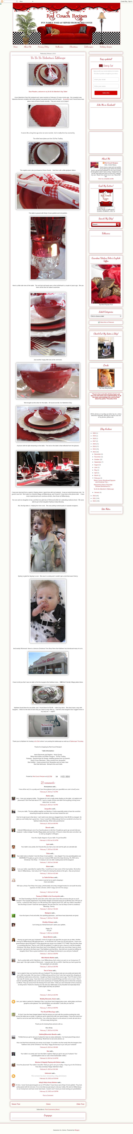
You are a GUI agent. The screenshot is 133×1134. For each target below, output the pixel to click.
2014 (94, 449)
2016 (94, 444)
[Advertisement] (106, 142)
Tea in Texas (48, 970)
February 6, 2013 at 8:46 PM (49, 823)
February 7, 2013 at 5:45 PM (49, 966)
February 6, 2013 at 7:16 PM (49, 805)
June (96, 467)
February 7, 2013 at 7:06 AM (49, 909)
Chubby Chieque (48, 922)
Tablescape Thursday (76, 741)
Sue (48, 1051)
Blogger (77, 1130)
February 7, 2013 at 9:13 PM (49, 1030)
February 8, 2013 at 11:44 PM (49, 1058)
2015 (94, 446)
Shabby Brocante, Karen (48, 999)
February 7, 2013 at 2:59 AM (49, 862)
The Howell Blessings (48, 1012)
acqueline (67, 99)
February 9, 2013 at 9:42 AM (49, 1069)
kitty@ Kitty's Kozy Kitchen (48, 1082)
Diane (48, 866)
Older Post (80, 1104)
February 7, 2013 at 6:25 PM (49, 995)
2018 (94, 438)
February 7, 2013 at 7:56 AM (49, 918)
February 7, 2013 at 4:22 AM (49, 873)
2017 (94, 441)
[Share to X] (65, 777)
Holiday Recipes (106, 46)
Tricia (48, 853)
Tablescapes (88, 46)
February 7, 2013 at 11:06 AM (49, 933)
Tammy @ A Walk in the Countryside (48, 896)
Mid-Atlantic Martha (48, 957)
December (97, 454)
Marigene (48, 913)
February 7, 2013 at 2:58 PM (49, 953)
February (97, 478)
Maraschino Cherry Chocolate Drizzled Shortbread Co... (103, 485)
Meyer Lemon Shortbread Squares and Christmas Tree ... (104, 481)
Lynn (48, 844)
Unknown (48, 1073)
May (95, 470)
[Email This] (62, 777)
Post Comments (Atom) (52, 1109)
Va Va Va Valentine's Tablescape (104, 489)
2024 (94, 436)
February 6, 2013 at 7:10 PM (49, 792)
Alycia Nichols (48, 937)
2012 (94, 495)
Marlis (48, 796)
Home (15, 46)
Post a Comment (48, 1095)
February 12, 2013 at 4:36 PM (49, 1091)
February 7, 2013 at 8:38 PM (49, 1008)
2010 (94, 501)
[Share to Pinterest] (69, 777)
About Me (27, 46)
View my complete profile (106, 179)
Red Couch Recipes (111, 163)
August (96, 465)
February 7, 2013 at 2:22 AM (49, 849)
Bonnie (48, 827)
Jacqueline (48, 809)
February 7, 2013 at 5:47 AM (49, 892)
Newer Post (16, 1104)
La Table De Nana (48, 877)
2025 (94, 433)
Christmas (74, 46)
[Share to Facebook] (67, 777)
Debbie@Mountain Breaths (48, 1034)
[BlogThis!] (63, 777)
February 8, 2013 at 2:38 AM (49, 1047)
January (97, 492)
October (97, 459)
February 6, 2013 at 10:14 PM (49, 840)
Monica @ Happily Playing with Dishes (48, 1062)
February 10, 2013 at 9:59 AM (49, 1078)
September (98, 462)
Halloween (59, 46)
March (96, 475)
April (95, 473)
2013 (94, 452)
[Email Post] (56, 776)
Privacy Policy (43, 46)
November (97, 457)
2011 (94, 498)
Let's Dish (37, 741)
